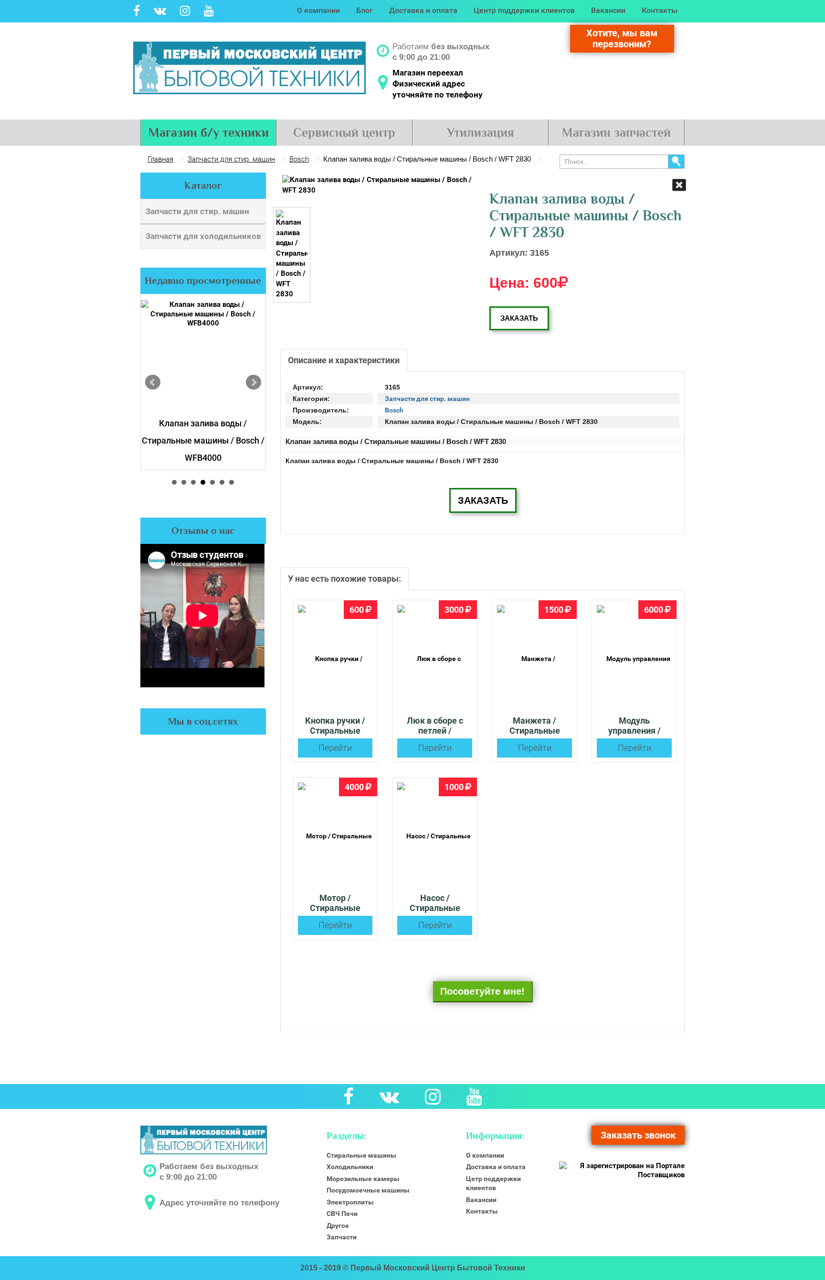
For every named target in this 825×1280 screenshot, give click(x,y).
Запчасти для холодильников (203, 236)
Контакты (659, 10)
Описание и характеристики (344, 360)
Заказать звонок (638, 1135)
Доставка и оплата (423, 10)
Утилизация (480, 133)
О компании (318, 10)
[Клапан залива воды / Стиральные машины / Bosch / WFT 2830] (378, 185)
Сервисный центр (344, 133)
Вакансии (608, 10)
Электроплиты (350, 1202)
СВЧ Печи (342, 1213)
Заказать (519, 318)
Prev (152, 382)
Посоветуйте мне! (482, 991)
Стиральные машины (361, 1155)
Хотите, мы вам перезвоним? (621, 38)
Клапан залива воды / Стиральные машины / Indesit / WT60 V (203, 440)
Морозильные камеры (363, 1178)
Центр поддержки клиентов (524, 10)
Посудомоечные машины (368, 1190)
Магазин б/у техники (208, 133)
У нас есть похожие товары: (344, 579)
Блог (364, 10)
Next (253, 382)
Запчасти (342, 1237)
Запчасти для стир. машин (197, 211)
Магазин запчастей (616, 133)
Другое (338, 1225)
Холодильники (350, 1167)
